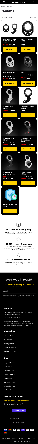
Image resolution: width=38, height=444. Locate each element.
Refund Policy (8, 340)
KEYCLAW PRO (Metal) (8, 107)
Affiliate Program (10, 351)
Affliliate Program (10, 382)
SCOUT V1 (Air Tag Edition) (27, 173)
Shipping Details (9, 374)
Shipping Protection (10, 204)
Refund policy (23, 438)
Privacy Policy (9, 344)
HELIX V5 (23, 73)
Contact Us (8, 378)
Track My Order (9, 371)
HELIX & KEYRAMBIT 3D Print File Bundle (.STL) (9, 41)
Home (3, 6)
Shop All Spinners (10, 363)
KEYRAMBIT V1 (7, 172)
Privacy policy (32, 438)
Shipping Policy (9, 336)
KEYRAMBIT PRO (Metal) (8, 139)
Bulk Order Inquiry (10, 386)
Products (9, 6)
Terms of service (14, 441)
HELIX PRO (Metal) (9, 73)
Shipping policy (25, 441)
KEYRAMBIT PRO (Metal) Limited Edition (26, 140)
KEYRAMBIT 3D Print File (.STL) (27, 107)
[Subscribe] (34, 291)
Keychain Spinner (12, 438)
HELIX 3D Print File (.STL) (27, 40)
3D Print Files (8, 390)
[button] (4, 2)
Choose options (10, 83)
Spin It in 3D (8, 367)
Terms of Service (10, 347)
